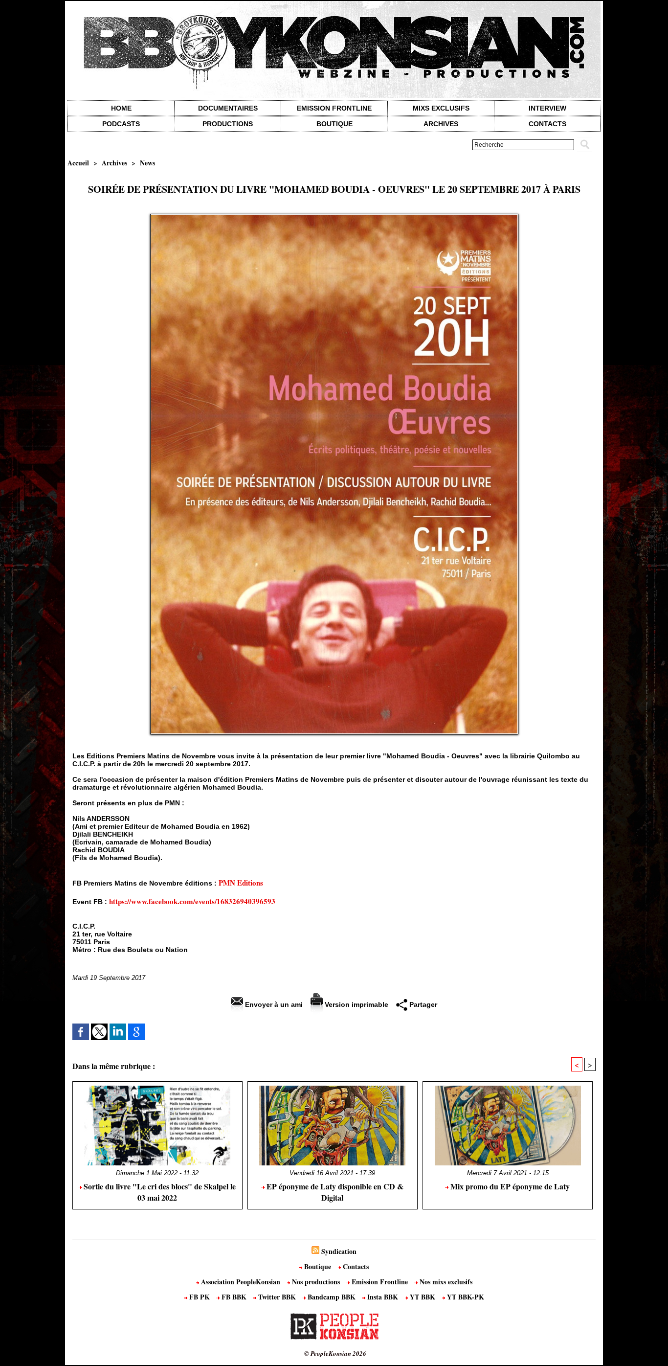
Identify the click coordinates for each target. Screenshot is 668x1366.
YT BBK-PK (464, 1297)
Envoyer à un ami (273, 1004)
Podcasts (121, 124)
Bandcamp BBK (331, 1297)
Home (121, 108)
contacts (547, 124)
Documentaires (228, 108)
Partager (422, 1004)
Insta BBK (382, 1297)
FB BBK (234, 1297)
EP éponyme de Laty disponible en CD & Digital (334, 1192)
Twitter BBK (277, 1297)
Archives (440, 124)
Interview (547, 108)
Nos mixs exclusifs (445, 1281)
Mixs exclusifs (441, 108)
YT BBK (422, 1297)
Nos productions (316, 1281)
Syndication (338, 1251)
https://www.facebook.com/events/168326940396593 (192, 901)
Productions (227, 124)
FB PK (199, 1297)
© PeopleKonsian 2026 (335, 1353)
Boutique (334, 124)
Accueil (78, 163)
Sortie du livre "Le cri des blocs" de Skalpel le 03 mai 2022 (159, 1192)
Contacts (355, 1266)
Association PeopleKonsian (240, 1281)
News (147, 163)
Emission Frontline (334, 108)
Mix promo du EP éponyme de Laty (509, 1186)
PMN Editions (241, 882)
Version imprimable (355, 1004)
